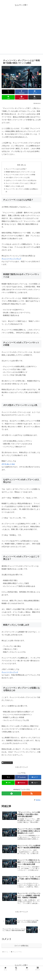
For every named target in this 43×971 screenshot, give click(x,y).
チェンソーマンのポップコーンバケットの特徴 (20, 174)
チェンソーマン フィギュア (11, 258)
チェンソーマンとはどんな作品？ (16, 169)
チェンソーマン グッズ (10, 672)
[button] (34, 97)
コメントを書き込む (21, 945)
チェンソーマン (8, 762)
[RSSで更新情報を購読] (31, 793)
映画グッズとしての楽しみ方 (15, 186)
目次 (18, 165)
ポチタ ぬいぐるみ (8, 464)
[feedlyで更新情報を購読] (11, 793)
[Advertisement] (21, 32)
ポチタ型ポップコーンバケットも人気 (18, 177)
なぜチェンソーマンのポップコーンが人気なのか (21, 180)
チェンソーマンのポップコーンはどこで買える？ (21, 183)
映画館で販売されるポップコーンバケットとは (20, 172)
